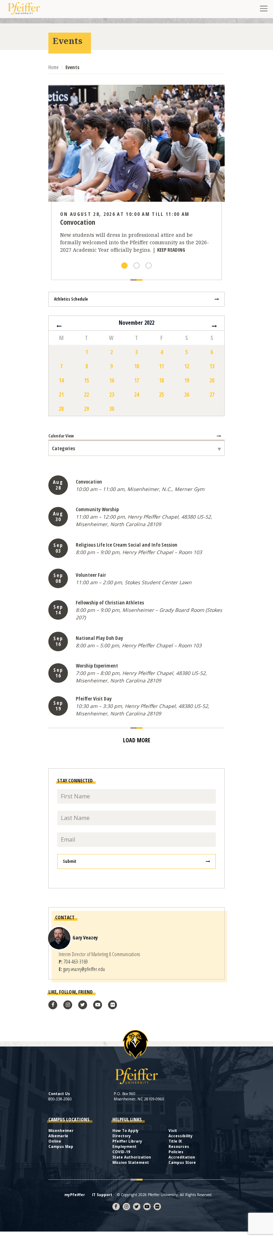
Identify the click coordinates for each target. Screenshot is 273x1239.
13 (211, 366)
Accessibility (180, 1135)
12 (186, 366)
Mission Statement (130, 1162)
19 (186, 380)
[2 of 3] (136, 265)
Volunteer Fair (91, 574)
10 (136, 366)
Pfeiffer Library (127, 1141)
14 (61, 380)
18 (161, 380)
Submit (69, 861)
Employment (124, 1146)
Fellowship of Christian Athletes (110, 602)
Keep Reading (171, 249)
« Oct (59, 326)
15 (86, 380)
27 (211, 394)
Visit (172, 1130)
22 (86, 394)
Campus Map (60, 1146)
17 (136, 380)
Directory (121, 1135)
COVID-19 (121, 1151)
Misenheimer (61, 1130)
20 (211, 380)
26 (186, 394)
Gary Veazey (85, 937)
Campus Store (182, 1162)
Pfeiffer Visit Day (94, 698)
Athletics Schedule (71, 299)
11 (161, 366)
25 (161, 394)
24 (136, 394)
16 (111, 380)
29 (86, 409)
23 (111, 394)
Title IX (175, 1141)
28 (61, 409)
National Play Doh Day (99, 638)
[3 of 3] (148, 265)
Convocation (89, 481)
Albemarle (58, 1135)
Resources (178, 1146)
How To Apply (125, 1130)
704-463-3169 (76, 961)
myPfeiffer (74, 1194)
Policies (175, 1151)
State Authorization (131, 1157)
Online (54, 1141)
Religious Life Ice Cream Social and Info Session (126, 544)
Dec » (214, 326)
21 (61, 394)
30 (111, 409)
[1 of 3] (124, 265)
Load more (136, 740)
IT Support (102, 1194)
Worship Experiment (97, 665)
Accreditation (181, 1157)
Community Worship (97, 509)
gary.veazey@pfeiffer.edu (84, 969)
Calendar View (61, 436)
